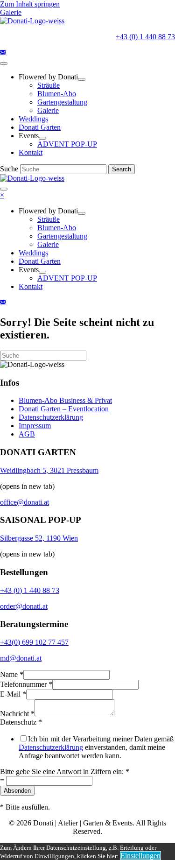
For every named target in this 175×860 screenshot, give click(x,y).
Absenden (17, 790)
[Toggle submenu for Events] (42, 138)
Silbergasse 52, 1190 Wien (39, 538)
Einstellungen (140, 856)
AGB (27, 434)
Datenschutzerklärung (51, 417)
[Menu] (3, 63)
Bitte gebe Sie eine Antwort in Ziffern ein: (64, 771)
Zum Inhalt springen (30, 4)
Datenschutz (21, 722)
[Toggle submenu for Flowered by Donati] (81, 79)
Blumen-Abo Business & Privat (65, 400)
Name (11, 674)
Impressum (35, 426)
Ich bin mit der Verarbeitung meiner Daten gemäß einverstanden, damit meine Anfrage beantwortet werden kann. (96, 747)
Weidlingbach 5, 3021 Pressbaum (49, 470)
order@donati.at (24, 606)
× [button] (2, 195)
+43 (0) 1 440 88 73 (145, 37)
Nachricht (17, 714)
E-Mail (13, 694)
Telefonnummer (26, 684)
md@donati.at (21, 658)
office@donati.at (24, 502)
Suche (10, 169)
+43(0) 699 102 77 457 (34, 642)
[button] (3, 52)
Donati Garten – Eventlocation (64, 409)
